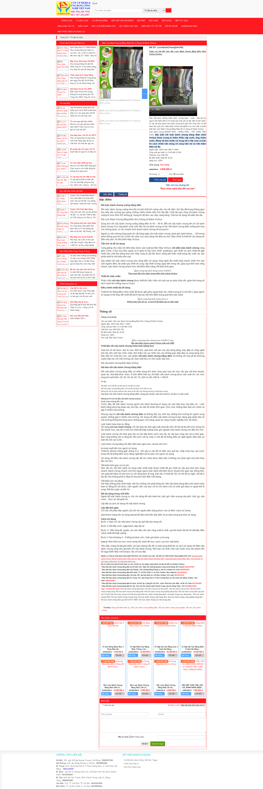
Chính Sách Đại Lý (131, 764)
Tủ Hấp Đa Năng (100, 20)
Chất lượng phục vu (68, 284)
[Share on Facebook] (196, 47)
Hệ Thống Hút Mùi (128, 26)
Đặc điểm (107, 194)
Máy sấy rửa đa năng (122, 20)
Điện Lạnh (83, 26)
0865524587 (67, 780)
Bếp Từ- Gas (181, 20)
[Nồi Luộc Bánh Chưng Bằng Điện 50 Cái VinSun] (166, 664)
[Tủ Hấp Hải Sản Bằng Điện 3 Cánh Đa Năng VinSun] (192, 626)
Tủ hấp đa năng (76, 37)
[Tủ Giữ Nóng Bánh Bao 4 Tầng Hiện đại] (113, 626)
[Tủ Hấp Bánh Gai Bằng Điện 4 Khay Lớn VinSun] (139, 626)
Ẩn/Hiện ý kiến (174, 705)
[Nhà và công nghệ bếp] (73, 15)
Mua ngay (176, 180)
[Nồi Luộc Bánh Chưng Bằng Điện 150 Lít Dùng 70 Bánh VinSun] (139, 667)
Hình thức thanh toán (132, 767)
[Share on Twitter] (199, 47)
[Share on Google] (202, 47)
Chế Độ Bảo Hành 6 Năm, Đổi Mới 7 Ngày (140, 760)
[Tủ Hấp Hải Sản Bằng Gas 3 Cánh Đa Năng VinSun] (166, 626)
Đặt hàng (105, 655)
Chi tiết (119, 655)
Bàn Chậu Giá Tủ (66, 26)
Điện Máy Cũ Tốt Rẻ (151, 26)
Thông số (122, 194)
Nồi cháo (153, 20)
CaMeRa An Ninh (189, 26)
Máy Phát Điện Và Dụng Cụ (71, 31)
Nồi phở (141, 20)
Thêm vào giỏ (159, 180)
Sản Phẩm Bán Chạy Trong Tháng (75, 251)
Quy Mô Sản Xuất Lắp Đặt (71, 191)
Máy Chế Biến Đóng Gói (104, 26)
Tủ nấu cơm (82, 20)
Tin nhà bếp (65, 103)
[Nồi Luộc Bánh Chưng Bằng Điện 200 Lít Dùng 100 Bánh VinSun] (113, 667)
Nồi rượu (167, 20)
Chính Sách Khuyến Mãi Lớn (72, 43)
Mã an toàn (123, 737)
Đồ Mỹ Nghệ (171, 26)
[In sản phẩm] (205, 47)
